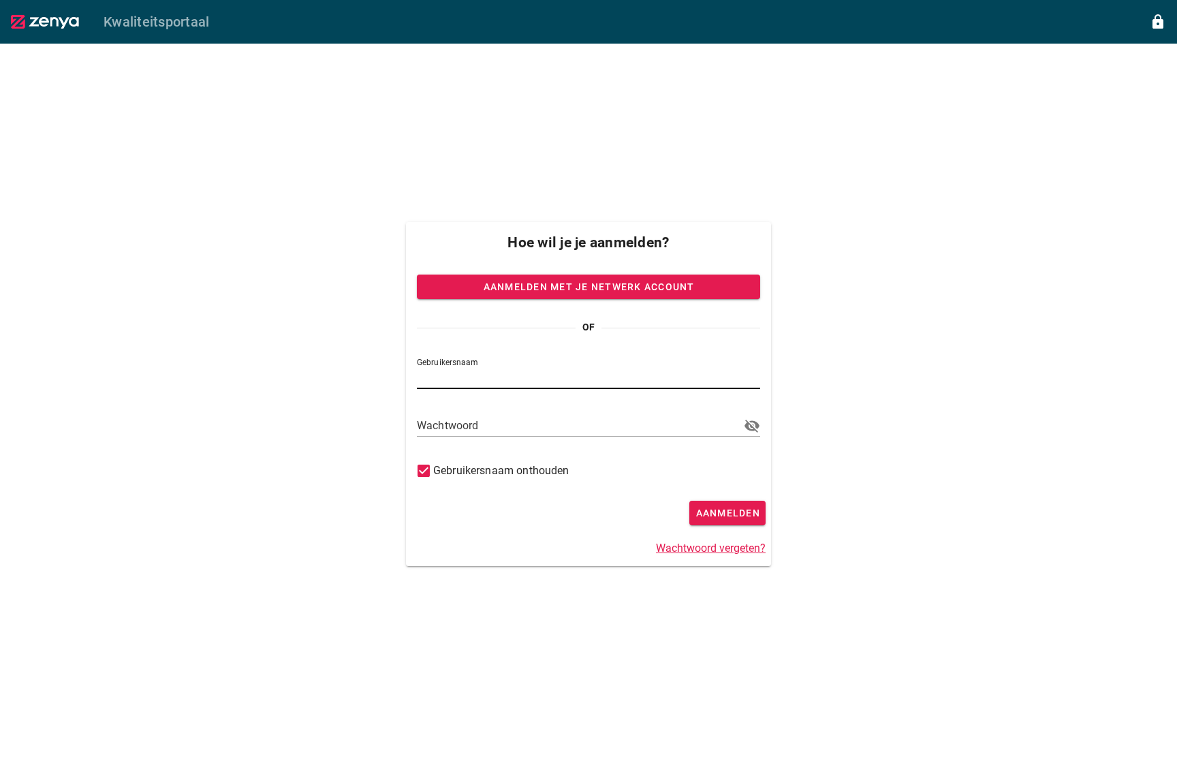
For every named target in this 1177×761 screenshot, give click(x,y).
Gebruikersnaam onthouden (501, 470)
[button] (752, 426)
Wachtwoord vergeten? (711, 548)
